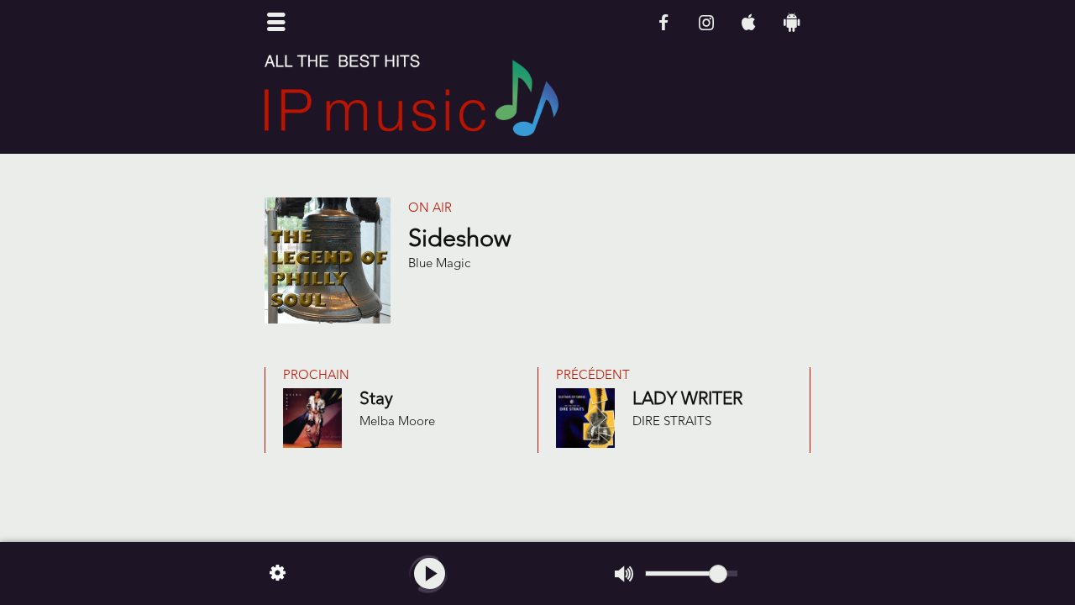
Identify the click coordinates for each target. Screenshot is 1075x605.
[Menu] (276, 23)
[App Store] (749, 22)
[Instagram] (706, 22)
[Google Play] (791, 22)
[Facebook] (663, 22)
